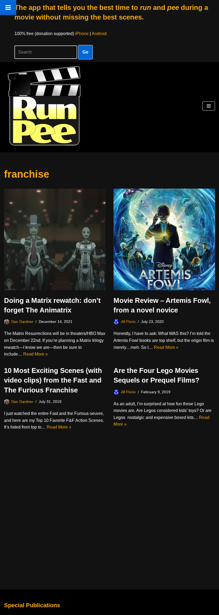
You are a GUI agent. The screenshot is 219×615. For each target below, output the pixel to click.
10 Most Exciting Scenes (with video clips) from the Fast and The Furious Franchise (53, 380)
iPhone (82, 33)
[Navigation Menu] (208, 105)
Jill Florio (128, 321)
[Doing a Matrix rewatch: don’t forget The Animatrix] (54, 239)
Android (99, 33)
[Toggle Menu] (8, 7)
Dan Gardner (22, 321)
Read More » (35, 354)
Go (85, 52)
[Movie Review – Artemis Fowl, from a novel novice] (164, 239)
